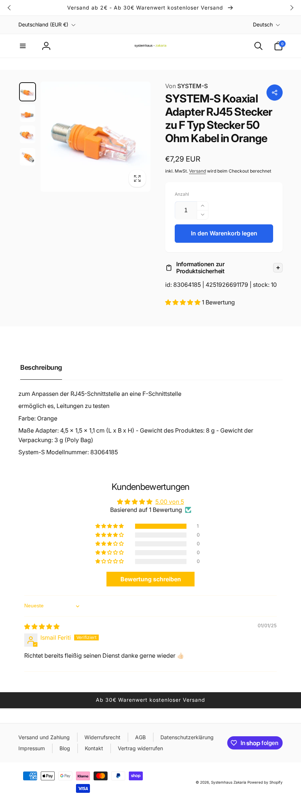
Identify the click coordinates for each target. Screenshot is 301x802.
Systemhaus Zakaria (228, 782)
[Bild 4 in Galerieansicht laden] (27, 157)
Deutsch (263, 24)
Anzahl (182, 194)
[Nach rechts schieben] (291, 7)
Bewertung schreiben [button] (150, 579)
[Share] (274, 92)
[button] (23, 46)
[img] (41, 626)
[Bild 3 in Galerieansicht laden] (27, 134)
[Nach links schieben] (9, 7)
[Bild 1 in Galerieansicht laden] (27, 92)
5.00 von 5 (169, 501)
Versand (197, 171)
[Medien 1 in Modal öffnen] (95, 137)
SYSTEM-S (186, 86)
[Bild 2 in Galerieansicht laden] (27, 113)
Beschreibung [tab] (41, 367)
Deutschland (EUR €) (43, 24)
